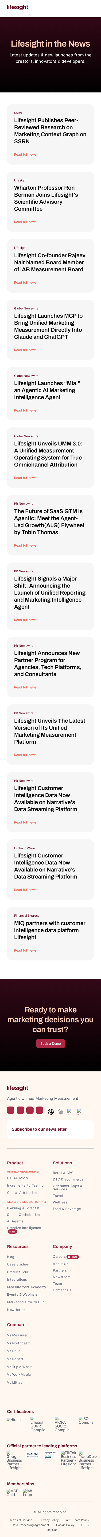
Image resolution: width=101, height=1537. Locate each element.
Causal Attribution (22, 1193)
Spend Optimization (23, 1215)
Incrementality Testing (25, 1185)
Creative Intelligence (24, 1228)
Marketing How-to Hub (26, 1302)
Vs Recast (15, 1359)
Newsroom (61, 1277)
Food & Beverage (67, 1209)
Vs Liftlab (15, 1382)
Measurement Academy (26, 1287)
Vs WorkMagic (19, 1374)
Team (58, 1283)
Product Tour (17, 1272)
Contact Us (62, 1290)
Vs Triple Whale (20, 1367)
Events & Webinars (22, 1294)
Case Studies (18, 1264)
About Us (60, 1264)
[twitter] (10, 1110)
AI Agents (15, 1221)
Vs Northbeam (19, 1343)
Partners (60, 1270)
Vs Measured (18, 1335)
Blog (10, 1257)
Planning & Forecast (23, 1208)
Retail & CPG (63, 1173)
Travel (58, 1196)
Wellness (60, 1202)
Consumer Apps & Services (67, 1187)
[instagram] (20, 1110)
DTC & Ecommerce (68, 1179)
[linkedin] (39, 1110)
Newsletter (16, 1310)
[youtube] (30, 1110)
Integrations (17, 1279)
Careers (59, 1256)
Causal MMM (18, 1178)
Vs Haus (13, 1351)
